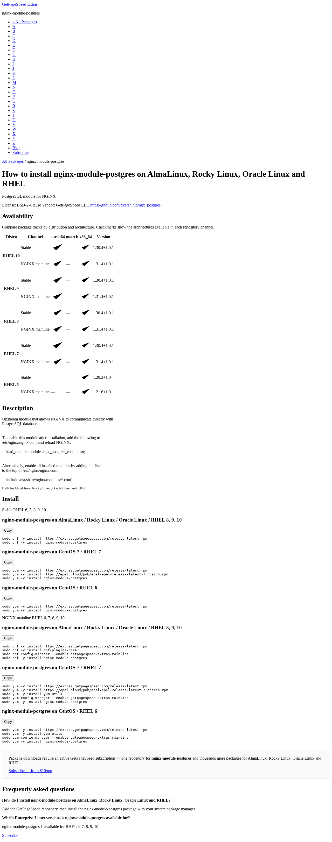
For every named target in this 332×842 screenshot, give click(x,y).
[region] (166, 316)
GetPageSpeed (20, 4)
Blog (16, 148)
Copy (8, 530)
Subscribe (20, 152)
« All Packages (24, 22)
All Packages (13, 161)
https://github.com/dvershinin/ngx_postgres (125, 205)
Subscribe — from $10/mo (30, 770)
